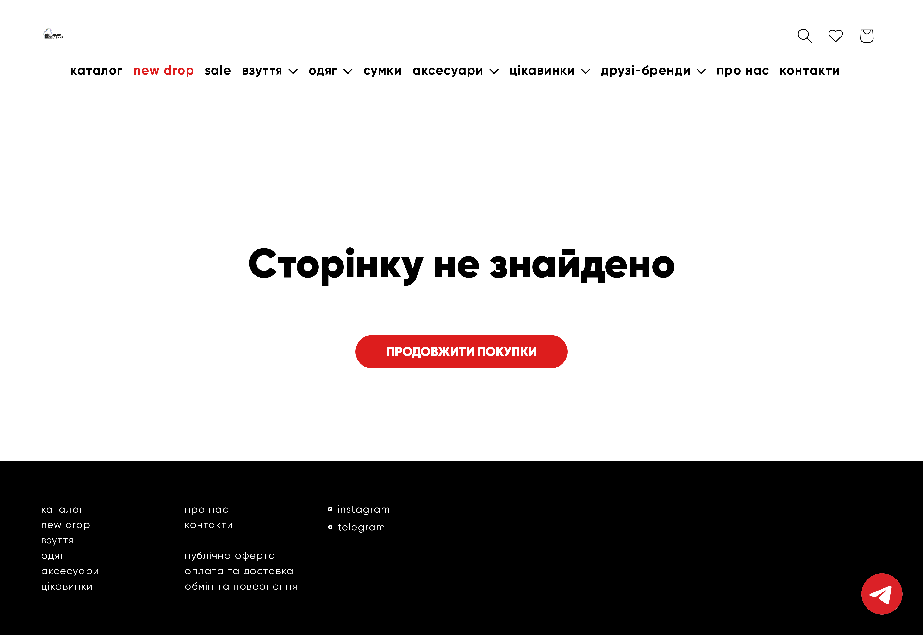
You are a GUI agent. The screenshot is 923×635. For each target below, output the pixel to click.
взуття (57, 540)
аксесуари (70, 571)
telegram (361, 527)
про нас (207, 509)
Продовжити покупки (461, 351)
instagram (364, 509)
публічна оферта (230, 555)
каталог (62, 509)
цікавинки (67, 586)
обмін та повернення (241, 586)
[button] (270, 70)
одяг (53, 555)
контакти (209, 524)
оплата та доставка (239, 571)
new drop (66, 524)
